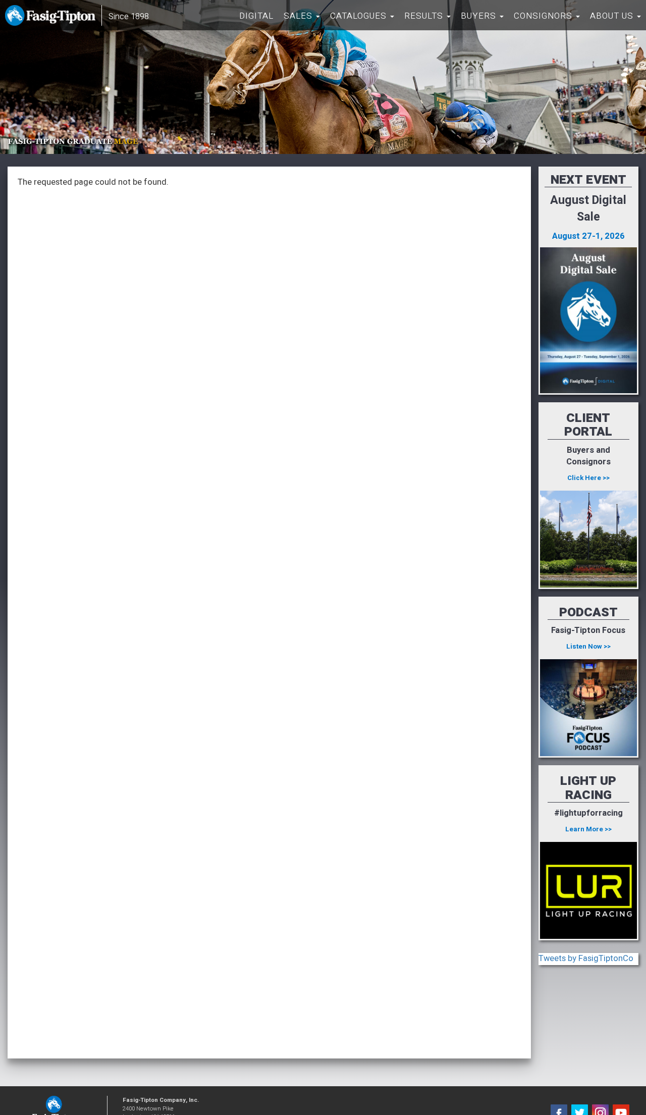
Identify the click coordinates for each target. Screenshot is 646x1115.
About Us (613, 16)
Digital (256, 16)
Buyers (480, 16)
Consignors (544, 16)
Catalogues (359, 16)
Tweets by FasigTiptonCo (586, 958)
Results (425, 16)
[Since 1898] (52, 17)
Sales (299, 16)
